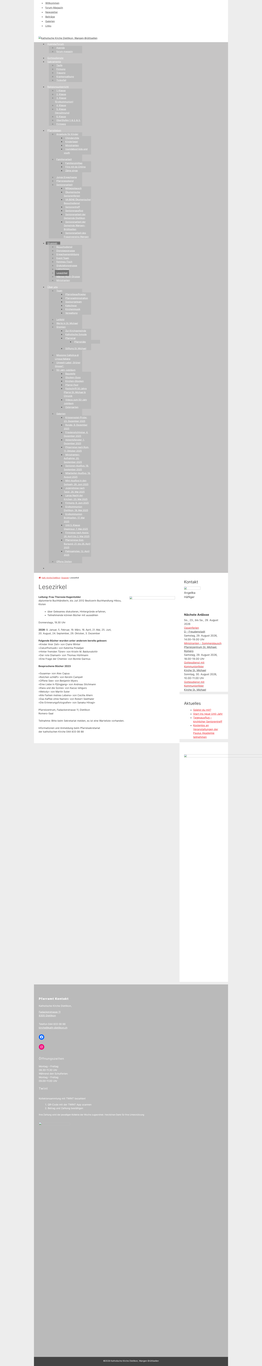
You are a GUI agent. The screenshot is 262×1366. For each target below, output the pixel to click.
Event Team (62, 258)
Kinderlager (71, 141)
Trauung (60, 72)
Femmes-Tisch (64, 261)
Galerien (50, 21)
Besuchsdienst (64, 246)
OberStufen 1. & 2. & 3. (68, 120)
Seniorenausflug (74, 210)
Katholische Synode (76, 334)
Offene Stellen (64, 561)
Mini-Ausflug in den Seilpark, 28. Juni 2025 (76, 482)
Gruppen (52, 243)
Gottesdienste (55, 57)
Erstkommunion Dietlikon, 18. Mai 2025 (76, 508)
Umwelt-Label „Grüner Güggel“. (68, 364)
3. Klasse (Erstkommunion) (64, 99)
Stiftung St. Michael (75, 348)
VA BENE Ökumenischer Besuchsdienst (77, 201)
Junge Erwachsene (66, 177)
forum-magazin (64, 51)
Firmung (60, 69)
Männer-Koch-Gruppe (68, 276)
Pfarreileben (54, 130)
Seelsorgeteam (73, 301)
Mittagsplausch (73, 188)
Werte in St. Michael (67, 323)
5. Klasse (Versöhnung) (62, 111)
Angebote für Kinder (67, 134)
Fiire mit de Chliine (75, 166)
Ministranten (72, 145)
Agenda (60, 47)
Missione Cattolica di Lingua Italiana (67, 357)
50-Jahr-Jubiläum (66, 370)
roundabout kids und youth (75, 151)
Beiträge (50, 16)
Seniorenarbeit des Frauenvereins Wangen (76, 234)
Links (48, 25)
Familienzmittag (73, 163)
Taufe (59, 65)
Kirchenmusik (72, 309)
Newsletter (51, 12)
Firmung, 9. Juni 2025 (77, 502)
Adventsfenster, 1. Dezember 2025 (74, 441)
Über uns (52, 286)
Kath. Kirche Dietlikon (51, 578)
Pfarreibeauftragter (75, 294)
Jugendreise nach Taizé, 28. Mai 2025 (74, 490)
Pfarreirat (70, 338)
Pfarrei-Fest (71, 384)
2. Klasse (61, 94)
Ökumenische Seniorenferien (72, 194)
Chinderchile (72, 137)
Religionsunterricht (58, 86)
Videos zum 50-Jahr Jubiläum (75, 401)
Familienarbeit (64, 159)
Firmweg (61, 124)
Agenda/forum (55, 43)
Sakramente (54, 61)
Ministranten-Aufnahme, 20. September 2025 (73, 458)
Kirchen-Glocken (74, 381)
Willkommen (52, 3)
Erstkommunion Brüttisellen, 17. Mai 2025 (74, 518)
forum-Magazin (54, 7)
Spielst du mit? (202, 709)
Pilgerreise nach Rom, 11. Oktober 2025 (76, 449)
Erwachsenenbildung (67, 254)
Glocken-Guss (73, 377)
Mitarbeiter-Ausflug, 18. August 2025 (77, 475)
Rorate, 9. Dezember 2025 (75, 426)
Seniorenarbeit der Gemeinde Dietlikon (75, 216)
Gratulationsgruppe (66, 265)
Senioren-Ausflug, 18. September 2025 (76, 467)
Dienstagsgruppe (65, 250)
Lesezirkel (61, 272)
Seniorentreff (72, 206)
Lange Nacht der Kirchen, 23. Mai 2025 (75, 497)
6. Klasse (61, 116)
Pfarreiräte (80, 341)
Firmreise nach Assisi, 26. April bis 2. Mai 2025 (76, 534)
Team (59, 290)
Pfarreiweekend (65, 180)
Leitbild (60, 319)
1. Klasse (61, 90)
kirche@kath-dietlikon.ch (53, 1027)
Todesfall (61, 80)
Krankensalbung (65, 76)
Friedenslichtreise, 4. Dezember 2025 (76, 434)
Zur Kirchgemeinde (75, 330)
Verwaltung (71, 313)
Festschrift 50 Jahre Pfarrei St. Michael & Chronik (75, 392)
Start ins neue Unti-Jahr (208, 713)
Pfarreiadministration (76, 298)
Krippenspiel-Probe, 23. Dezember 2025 (75, 419)
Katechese (71, 305)
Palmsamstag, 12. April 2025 (76, 553)
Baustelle (70, 373)
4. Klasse (61, 105)
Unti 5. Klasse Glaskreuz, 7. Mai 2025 (76, 527)
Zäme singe (71, 170)
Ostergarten (71, 407)
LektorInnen (62, 269)
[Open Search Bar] (47, 568)
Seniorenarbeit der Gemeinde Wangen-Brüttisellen (75, 225)
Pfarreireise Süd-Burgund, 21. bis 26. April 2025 (77, 544)
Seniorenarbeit (64, 184)
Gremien (61, 326)
